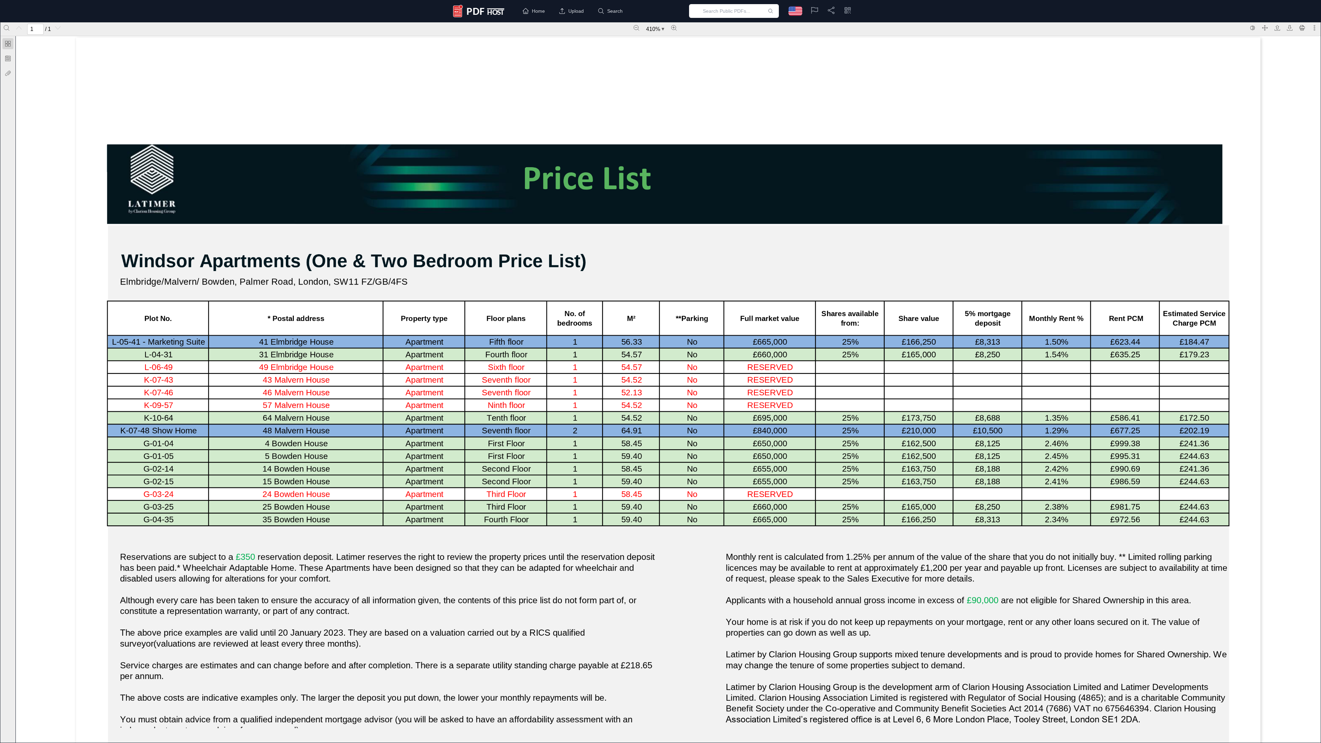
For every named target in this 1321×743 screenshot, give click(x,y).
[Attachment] (7, 73)
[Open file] (1277, 27)
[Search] (6, 27)
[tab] (8, 44)
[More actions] (1314, 27)
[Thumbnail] (7, 43)
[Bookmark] (7, 58)
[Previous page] (18, 27)
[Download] (1289, 27)
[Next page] (57, 27)
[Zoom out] (636, 27)
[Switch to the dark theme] (1252, 27)
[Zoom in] (673, 27)
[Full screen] (1264, 27)
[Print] (1302, 27)
